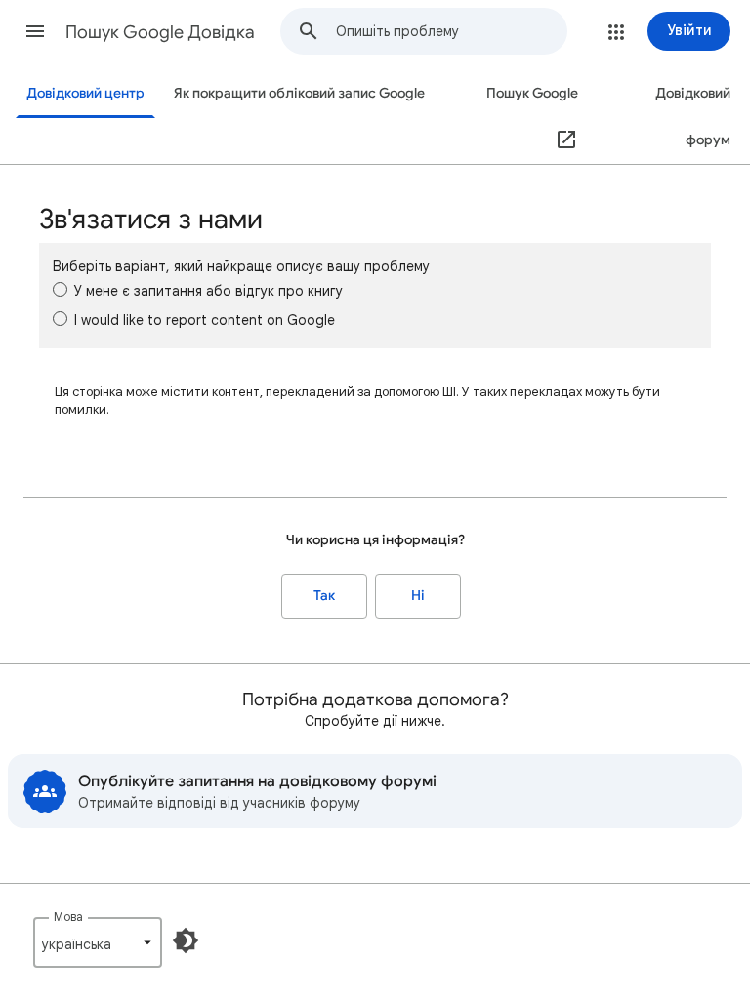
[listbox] (97, 942)
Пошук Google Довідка (160, 32)
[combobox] (451, 31)
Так (324, 595)
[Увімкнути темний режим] (185, 940)
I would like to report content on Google (204, 320)
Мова (68, 916)
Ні (418, 595)
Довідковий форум (692, 116)
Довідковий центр (85, 93)
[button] (35, 31)
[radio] (60, 289)
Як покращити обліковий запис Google (299, 93)
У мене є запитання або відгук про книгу (208, 291)
